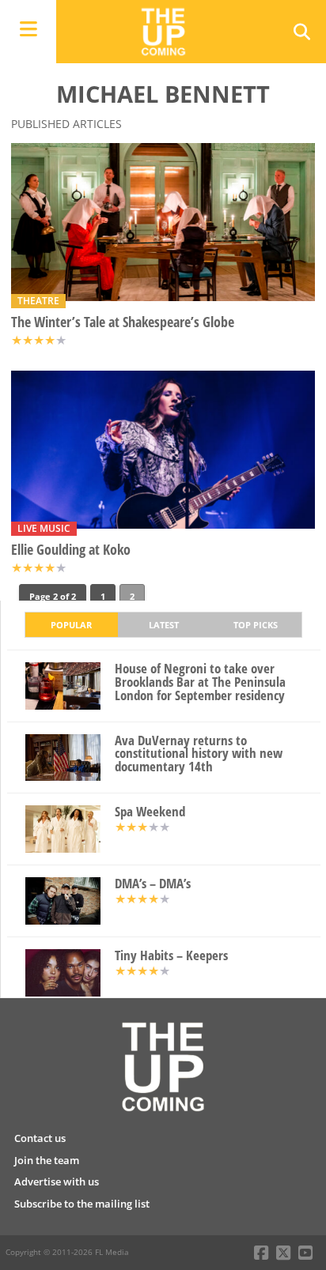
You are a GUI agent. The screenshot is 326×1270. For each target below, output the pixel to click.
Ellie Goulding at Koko (71, 550)
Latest (164, 625)
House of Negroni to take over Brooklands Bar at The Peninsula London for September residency (200, 682)
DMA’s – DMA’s (153, 884)
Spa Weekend (150, 812)
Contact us (40, 1138)
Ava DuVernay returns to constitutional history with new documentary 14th (198, 754)
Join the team (46, 1160)
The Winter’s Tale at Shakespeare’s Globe (122, 322)
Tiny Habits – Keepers (171, 956)
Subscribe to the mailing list (82, 1204)
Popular (71, 625)
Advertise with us (56, 1181)
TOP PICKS (255, 625)
